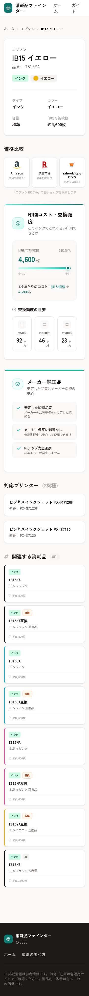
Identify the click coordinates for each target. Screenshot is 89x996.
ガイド (76, 8)
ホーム (58, 8)
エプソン (28, 28)
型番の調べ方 (33, 954)
